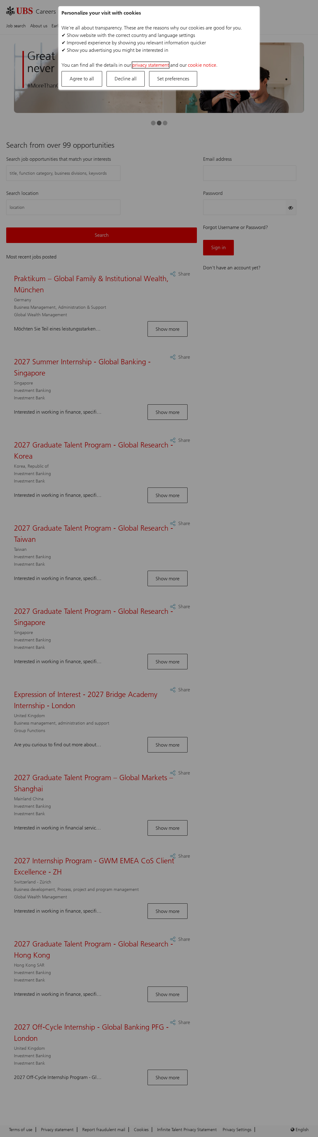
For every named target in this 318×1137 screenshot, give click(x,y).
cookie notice (202, 65)
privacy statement (150, 65)
